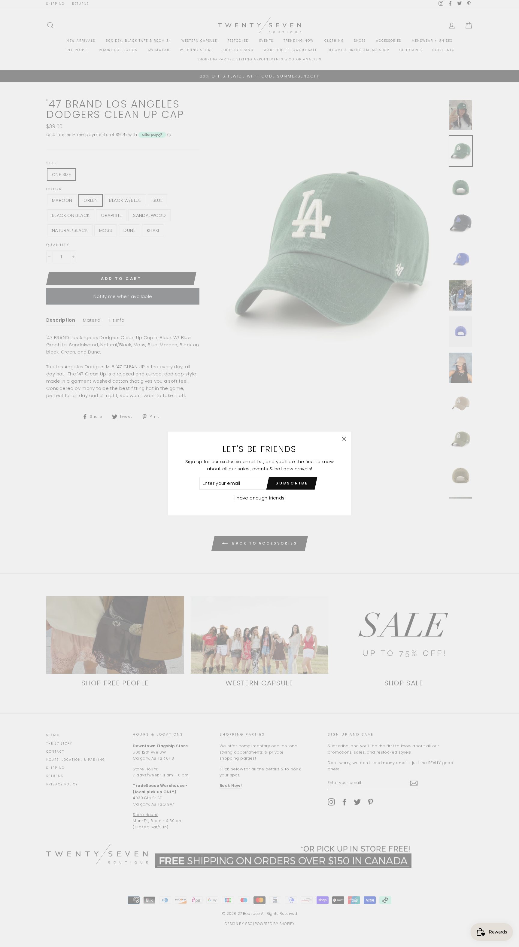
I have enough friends (260, 498)
